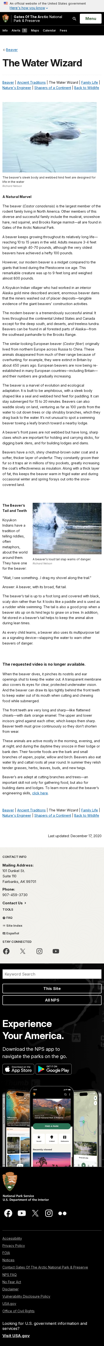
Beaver (8, 82)
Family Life (89, 82)
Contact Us (13, 903)
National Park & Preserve (38, 18)
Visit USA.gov (16, 1335)
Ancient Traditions (31, 82)
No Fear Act (11, 1282)
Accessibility (12, 1238)
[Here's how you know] (52, 6)
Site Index (14, 925)
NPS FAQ (9, 1275)
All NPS (52, 1000)
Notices (8, 1260)
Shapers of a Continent (52, 88)
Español (12, 933)
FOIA (6, 1253)
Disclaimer (10, 1289)
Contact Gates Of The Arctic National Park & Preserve (45, 1267)
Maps (35, 30)
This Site (52, 988)
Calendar (49, 30)
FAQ (9, 917)
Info (5, 30)
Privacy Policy (13, 1246)
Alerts (18, 30)
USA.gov (9, 1303)
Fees (63, 30)
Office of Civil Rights (18, 1311)
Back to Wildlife (86, 88)
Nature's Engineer (16, 88)
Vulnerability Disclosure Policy (26, 1296)
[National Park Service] (5, 18)
